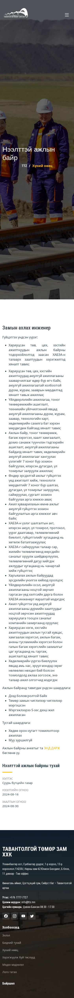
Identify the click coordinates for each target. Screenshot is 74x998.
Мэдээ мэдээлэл (13, 964)
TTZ (24, 166)
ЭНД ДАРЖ (52, 748)
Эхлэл (6, 935)
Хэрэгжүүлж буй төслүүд (18, 957)
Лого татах (9, 972)
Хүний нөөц (10, 950)
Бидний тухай (11, 942)
